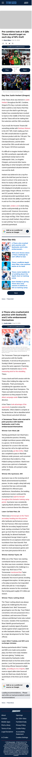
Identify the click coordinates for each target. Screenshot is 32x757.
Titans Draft (10, 299)
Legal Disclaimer (7, 732)
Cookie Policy (20, 728)
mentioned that (16, 572)
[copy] (12, 43)
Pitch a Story (5, 725)
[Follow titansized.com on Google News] (27, 231)
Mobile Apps (5, 722)
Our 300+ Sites (21, 718)
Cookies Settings (22, 737)
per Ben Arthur (18, 451)
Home (3, 299)
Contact (4, 718)
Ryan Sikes (7, 40)
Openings (19, 715)
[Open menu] (3, 3)
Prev (7, 70)
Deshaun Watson (24, 128)
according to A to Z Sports (16, 669)
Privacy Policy (21, 725)
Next (25, 70)
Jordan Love (14, 206)
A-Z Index (4, 737)
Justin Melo (7, 323)
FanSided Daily (21, 722)
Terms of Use (6, 728)
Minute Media (12, 742)
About (3, 715)
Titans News (10, 702)
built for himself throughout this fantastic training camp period (15, 499)
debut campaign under (10, 397)
